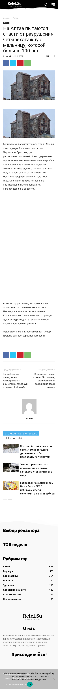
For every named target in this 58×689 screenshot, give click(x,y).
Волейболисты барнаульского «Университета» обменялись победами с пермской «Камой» (15, 381)
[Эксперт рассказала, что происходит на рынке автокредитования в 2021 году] (11, 467)
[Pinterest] (20, 63)
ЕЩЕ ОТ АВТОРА (13, 438)
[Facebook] (6, 63)
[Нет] (54, 679)
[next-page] (10, 501)
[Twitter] (13, 63)
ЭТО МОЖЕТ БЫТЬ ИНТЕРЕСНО (21, 433)
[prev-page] (5, 501)
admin (9, 56)
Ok (29, 684)
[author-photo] (29, 414)
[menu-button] (53, 4)
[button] (45, 4)
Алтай (15, 18)
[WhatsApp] (27, 63)
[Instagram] (28, 661)
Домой (6, 18)
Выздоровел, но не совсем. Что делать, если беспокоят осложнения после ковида (44, 381)
